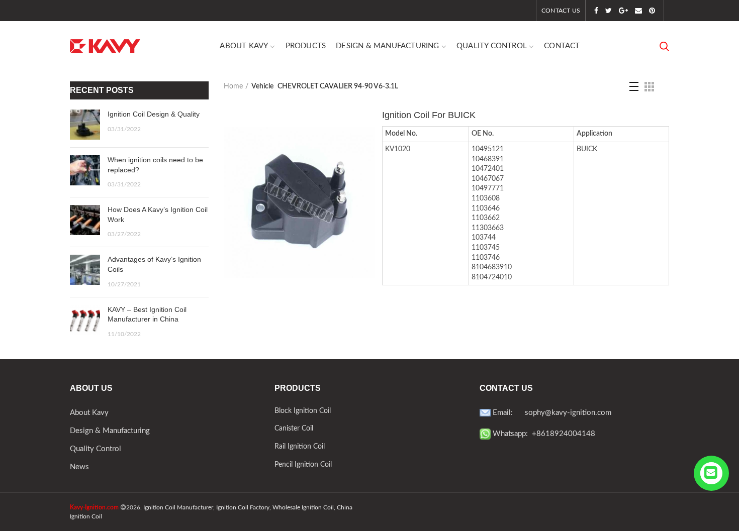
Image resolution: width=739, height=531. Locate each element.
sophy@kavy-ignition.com (568, 412)
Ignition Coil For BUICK (429, 115)
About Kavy (89, 412)
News (79, 467)
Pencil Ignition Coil (303, 464)
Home (233, 86)
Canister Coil (293, 428)
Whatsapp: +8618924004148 (543, 434)
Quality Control (95, 449)
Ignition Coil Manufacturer (178, 507)
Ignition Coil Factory (242, 507)
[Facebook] (596, 10)
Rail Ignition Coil (299, 446)
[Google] (623, 10)
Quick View (367, 143)
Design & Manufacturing (110, 431)
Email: (508, 412)
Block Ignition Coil (302, 410)
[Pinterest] (652, 10)
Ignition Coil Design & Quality (154, 114)
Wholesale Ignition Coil (303, 507)
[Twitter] (608, 10)
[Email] (638, 10)
